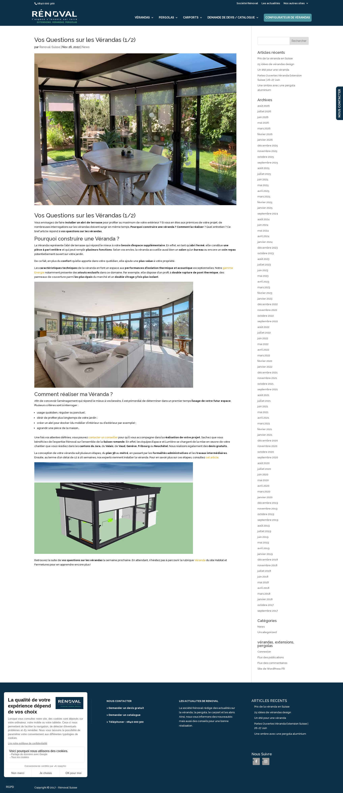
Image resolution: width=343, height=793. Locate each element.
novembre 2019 (267, 508)
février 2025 (264, 202)
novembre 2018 (267, 565)
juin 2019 (263, 536)
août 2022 (263, 327)
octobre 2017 (265, 605)
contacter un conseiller (103, 437)
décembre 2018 (267, 559)
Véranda (200, 560)
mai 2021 (263, 412)
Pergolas (166, 17)
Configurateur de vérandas (287, 17)
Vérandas (142, 17)
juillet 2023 (264, 264)
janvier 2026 (265, 139)
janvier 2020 (265, 497)
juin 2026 (263, 117)
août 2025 (263, 168)
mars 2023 (263, 287)
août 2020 (263, 463)
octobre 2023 (265, 253)
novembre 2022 (267, 310)
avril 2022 (263, 349)
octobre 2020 (265, 451)
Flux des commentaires (272, 662)
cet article (212, 457)
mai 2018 (263, 582)
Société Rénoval (247, 3)
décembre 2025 (267, 145)
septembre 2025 (267, 162)
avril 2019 (263, 548)
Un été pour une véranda (273, 69)
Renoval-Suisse (50, 47)
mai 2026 (263, 122)
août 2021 (263, 395)
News (86, 47)
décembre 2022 (267, 304)
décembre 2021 (267, 372)
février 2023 (264, 292)
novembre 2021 (267, 378)
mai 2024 (263, 230)
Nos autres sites (294, 3)
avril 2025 (263, 190)
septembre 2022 (267, 321)
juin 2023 (262, 270)
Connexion (264, 651)
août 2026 (263, 105)
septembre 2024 (267, 213)
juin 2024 (262, 224)
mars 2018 (263, 593)
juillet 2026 (264, 111)
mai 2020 (263, 480)
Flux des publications (270, 657)
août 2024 (263, 219)
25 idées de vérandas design (275, 64)
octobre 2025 (265, 156)
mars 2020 (263, 491)
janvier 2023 (264, 298)
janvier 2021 (264, 434)
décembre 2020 (267, 440)
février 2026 (265, 134)
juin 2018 (262, 576)
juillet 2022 (264, 332)
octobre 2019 (265, 514)
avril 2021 (263, 417)
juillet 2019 (264, 531)
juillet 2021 (264, 400)
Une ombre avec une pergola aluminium (280, 733)
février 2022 (264, 360)
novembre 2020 (267, 446)
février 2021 (264, 429)
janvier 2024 (265, 241)
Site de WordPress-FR (271, 668)
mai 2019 (263, 542)
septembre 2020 (267, 457)
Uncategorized (267, 632)
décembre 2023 (267, 247)
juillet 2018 (264, 570)
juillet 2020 (264, 468)
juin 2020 (262, 474)
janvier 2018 (265, 599)
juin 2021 (262, 406)
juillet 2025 (264, 173)
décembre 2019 (267, 502)
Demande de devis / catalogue (231, 17)
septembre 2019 (267, 519)
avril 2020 (263, 485)
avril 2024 (263, 236)
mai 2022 (263, 344)
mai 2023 (263, 275)
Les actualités (271, 3)
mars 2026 (264, 128)
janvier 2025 (265, 207)
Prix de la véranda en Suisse (275, 58)
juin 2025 (262, 179)
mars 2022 (263, 355)
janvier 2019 (265, 554)
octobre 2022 (265, 315)
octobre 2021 (265, 383)
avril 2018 (263, 587)
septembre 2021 (267, 389)
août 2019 (263, 525)
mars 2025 (263, 196)
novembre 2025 (267, 151)
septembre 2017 (267, 610)
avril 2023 (263, 281)
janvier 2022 (264, 366)
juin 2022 (262, 338)
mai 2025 (263, 185)
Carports (190, 17)
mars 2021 (263, 423)
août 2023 (263, 259)
